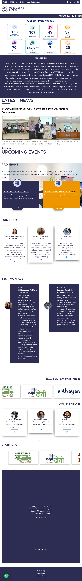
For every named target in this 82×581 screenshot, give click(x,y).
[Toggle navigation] (76, 8)
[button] (6, 35)
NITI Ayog (41, 567)
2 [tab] (41, 264)
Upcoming (24, 148)
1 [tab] (38, 264)
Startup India (41, 570)
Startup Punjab (41, 573)
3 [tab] (44, 264)
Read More (17, 204)
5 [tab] (47, 364)
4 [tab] (44, 364)
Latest (18, 97)
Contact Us (41, 514)
